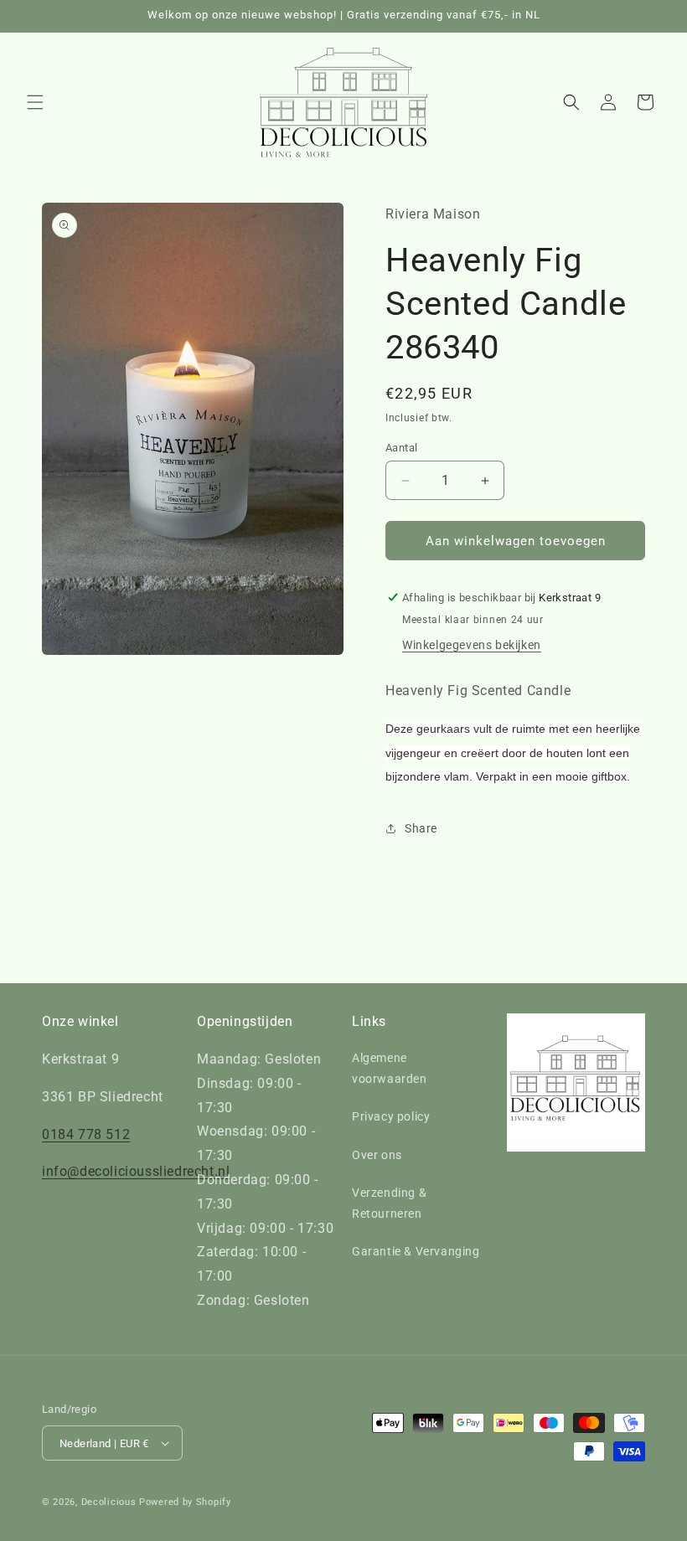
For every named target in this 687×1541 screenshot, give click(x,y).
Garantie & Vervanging (416, 1251)
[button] (35, 102)
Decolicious (109, 1502)
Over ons (377, 1155)
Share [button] (421, 828)
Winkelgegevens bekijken (471, 645)
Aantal (401, 447)
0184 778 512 (86, 1134)
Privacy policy (391, 1116)
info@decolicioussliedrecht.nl (136, 1171)
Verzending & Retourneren (389, 1203)
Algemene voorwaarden (389, 1068)
